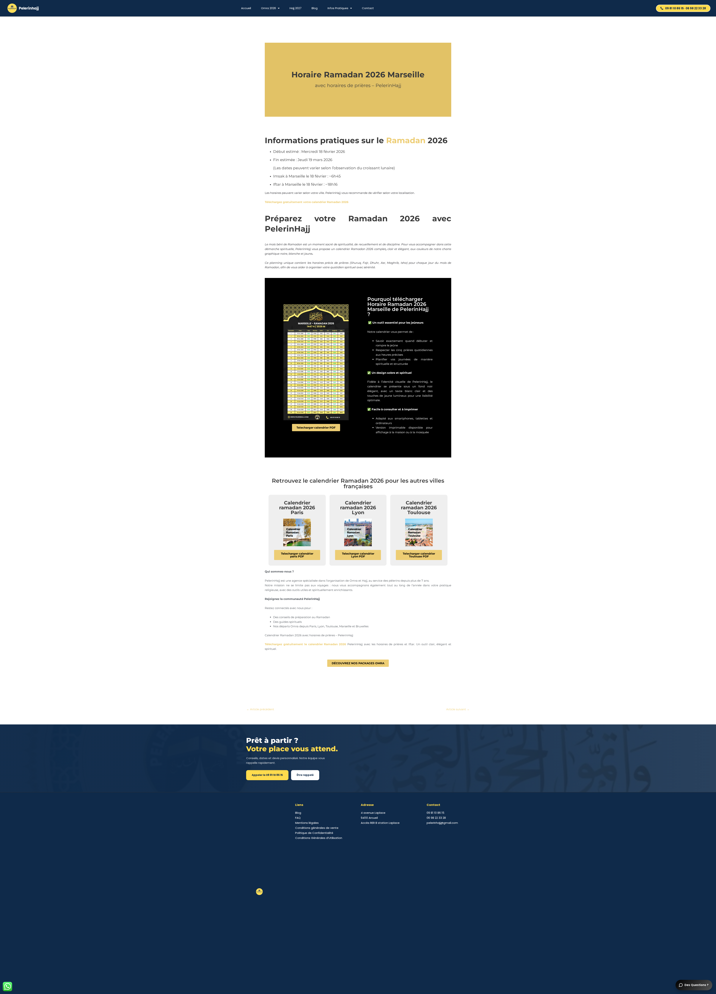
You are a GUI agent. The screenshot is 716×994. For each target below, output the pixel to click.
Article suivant (458, 709)
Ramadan (405, 140)
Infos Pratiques (338, 8)
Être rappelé (305, 775)
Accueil (246, 8)
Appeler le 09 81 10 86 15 (267, 775)
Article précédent (260, 709)
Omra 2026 (268, 8)
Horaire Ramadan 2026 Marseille (358, 74)
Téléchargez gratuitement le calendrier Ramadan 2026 (305, 644)
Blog (315, 8)
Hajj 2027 (296, 8)
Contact (368, 8)
